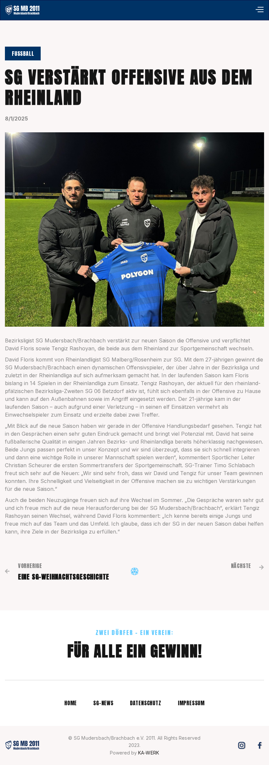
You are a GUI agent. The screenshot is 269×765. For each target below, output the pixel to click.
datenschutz (145, 703)
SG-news (103, 703)
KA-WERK (148, 752)
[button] (259, 10)
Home (70, 703)
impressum (191, 703)
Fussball (23, 53)
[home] (22, 10)
